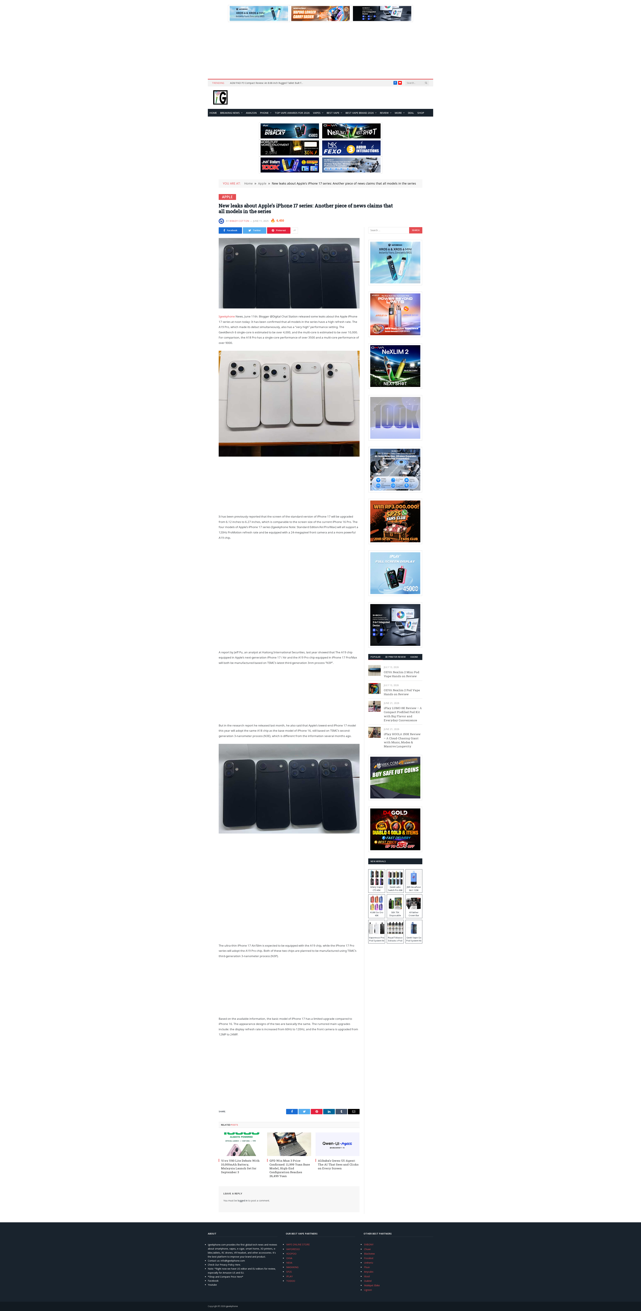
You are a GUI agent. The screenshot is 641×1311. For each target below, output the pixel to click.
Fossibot (368, 1258)
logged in (243, 1200)
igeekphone (232, 1306)
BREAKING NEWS (230, 112)
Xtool (367, 1276)
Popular (375, 656)
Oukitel (368, 1280)
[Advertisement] (320, 50)
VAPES (316, 112)
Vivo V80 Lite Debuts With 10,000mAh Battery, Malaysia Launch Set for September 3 (240, 1166)
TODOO (290, 1280)
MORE (398, 112)
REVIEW (384, 112)
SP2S (289, 1271)
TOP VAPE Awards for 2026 (292, 112)
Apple (227, 197)
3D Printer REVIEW (395, 656)
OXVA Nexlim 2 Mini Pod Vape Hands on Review (401, 674)
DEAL (411, 112)
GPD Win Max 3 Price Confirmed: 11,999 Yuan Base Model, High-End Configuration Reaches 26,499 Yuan (289, 1168)
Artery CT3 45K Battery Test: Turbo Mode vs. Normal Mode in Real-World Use (267, 83)
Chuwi (367, 1249)
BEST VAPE (333, 112)
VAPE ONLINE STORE (298, 1244)
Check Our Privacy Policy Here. (224, 1264)
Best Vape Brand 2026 (360, 112)
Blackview (369, 1253)
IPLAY (289, 1276)
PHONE (264, 112)
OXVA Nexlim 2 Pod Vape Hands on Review (402, 692)
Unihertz (368, 1262)
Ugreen (368, 1289)
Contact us (214, 1260)
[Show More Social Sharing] (294, 230)
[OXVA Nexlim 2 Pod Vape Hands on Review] (374, 688)
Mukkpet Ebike (372, 1285)
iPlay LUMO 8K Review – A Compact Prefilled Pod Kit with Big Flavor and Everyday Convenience (403, 714)
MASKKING (292, 1267)
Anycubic (369, 1271)
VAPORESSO (293, 1249)
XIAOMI (414, 656)
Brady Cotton (239, 220)
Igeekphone (227, 316)
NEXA (289, 1262)
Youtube (212, 1284)
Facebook (213, 1280)
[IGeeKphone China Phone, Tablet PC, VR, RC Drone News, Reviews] (220, 98)
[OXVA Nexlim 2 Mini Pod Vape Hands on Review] (374, 670)
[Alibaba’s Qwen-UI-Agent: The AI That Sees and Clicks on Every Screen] (337, 1144)
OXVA (289, 1258)
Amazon (251, 112)
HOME (213, 112)
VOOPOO (291, 1253)
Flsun (367, 1267)
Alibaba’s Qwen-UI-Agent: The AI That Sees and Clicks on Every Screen (338, 1164)
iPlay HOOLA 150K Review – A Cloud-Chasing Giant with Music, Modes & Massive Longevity (402, 740)
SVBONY (368, 1244)
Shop (420, 112)
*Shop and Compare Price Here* (225, 1276)
